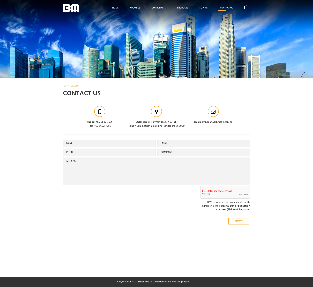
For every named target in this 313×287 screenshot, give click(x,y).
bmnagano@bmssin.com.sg (216, 122)
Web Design (177, 282)
